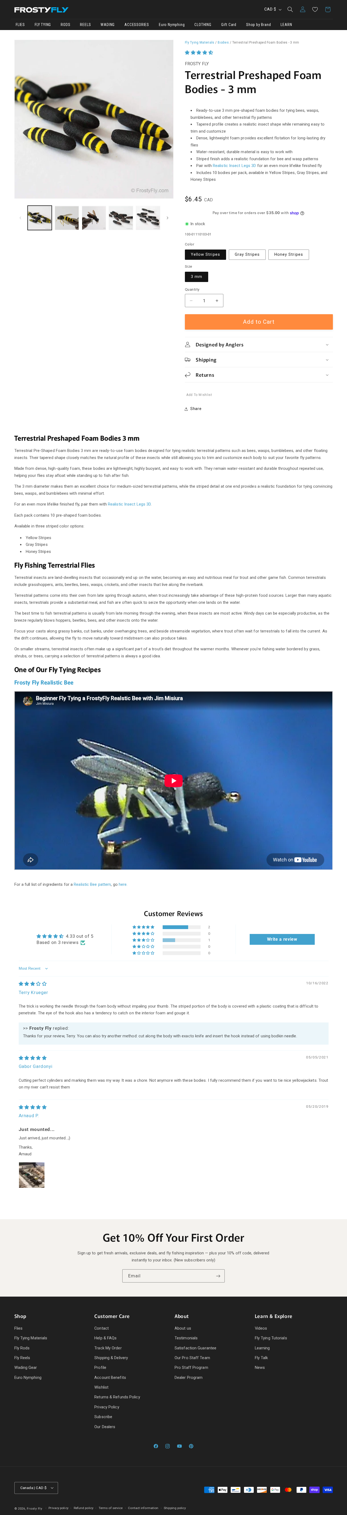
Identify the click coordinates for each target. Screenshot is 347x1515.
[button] (290, 9)
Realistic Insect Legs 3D (234, 165)
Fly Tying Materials (199, 42)
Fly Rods (22, 1348)
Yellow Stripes (205, 254)
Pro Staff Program (191, 1367)
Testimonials (186, 1338)
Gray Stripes (247, 254)
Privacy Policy (106, 1407)
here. (123, 884)
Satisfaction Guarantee (195, 1348)
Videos (261, 1328)
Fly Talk (261, 1357)
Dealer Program (189, 1377)
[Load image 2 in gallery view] (67, 218)
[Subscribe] (218, 1276)
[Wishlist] (315, 9)
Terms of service (111, 1508)
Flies (18, 1328)
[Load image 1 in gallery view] (40, 218)
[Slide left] (20, 218)
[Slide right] (168, 218)
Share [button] (195, 408)
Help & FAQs (105, 1338)
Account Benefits (110, 1377)
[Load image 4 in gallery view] (121, 218)
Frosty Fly (34, 1508)
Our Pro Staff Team (192, 1357)
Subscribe (103, 1416)
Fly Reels (22, 1357)
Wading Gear (25, 1367)
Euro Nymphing (27, 1377)
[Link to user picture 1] (32, 1175)
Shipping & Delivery (111, 1357)
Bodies (223, 42)
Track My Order (107, 1348)
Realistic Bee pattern (92, 884)
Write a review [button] (282, 939)
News (260, 1367)
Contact (101, 1328)
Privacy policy (58, 1508)
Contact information (143, 1508)
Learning (262, 1348)
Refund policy (83, 1508)
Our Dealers (104, 1426)
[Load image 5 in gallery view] (148, 218)
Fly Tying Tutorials (271, 1338)
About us (183, 1328)
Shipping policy (175, 1508)
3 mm (196, 276)
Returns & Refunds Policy (117, 1397)
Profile (100, 1367)
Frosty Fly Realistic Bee (44, 682)
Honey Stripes (288, 254)
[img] (33, 983)
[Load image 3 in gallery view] (94, 218)
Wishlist (101, 1387)
